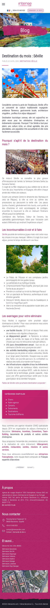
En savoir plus (9, 505)
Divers (10, 399)
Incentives (26, 431)
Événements (13, 408)
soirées (26, 447)
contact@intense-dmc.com (15, 529)
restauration (16, 447)
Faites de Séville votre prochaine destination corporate (23, 383)
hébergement (42, 444)
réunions (34, 447)
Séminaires (16, 431)
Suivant (30, 467)
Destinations (25, 61)
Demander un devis (35, 10)
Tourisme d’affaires (16, 414)
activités (5, 447)
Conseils (11, 405)
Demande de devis (19, 532)
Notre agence (13, 402)
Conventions (37, 431)
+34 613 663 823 (12, 525)
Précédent (20, 467)
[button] (3, 4)
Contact (9, 532)
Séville (34, 61)
